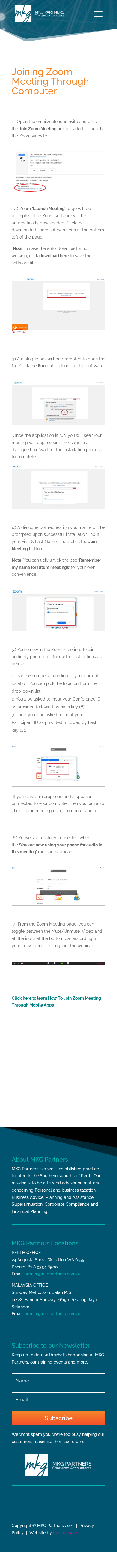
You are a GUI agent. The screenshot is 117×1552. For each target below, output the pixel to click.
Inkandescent (66, 1532)
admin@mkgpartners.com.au (53, 1273)
